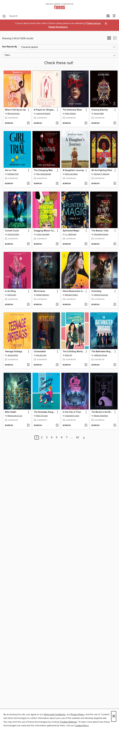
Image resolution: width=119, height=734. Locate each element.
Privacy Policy (77, 714)
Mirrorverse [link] (39, 291)
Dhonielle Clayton (101, 234)
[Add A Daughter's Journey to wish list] (86, 184)
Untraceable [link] (40, 351)
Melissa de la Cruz (14, 416)
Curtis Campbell (42, 234)
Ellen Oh (68, 355)
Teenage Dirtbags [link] (13, 351)
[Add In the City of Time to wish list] (86, 425)
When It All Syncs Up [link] (15, 110)
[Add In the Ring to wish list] (28, 305)
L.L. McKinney (70, 234)
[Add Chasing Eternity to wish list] (115, 123)
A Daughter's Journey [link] (73, 170)
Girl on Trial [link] (10, 170)
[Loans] (108, 16)
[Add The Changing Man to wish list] (57, 184)
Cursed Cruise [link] (12, 230)
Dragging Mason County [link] (45, 230)
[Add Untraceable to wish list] (57, 365)
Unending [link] (96, 291)
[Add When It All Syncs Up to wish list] (28, 123)
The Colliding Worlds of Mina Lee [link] (74, 351)
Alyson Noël (99, 113)
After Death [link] (10, 412)
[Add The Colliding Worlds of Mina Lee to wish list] (86, 365)
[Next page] (84, 437)
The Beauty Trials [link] (100, 230)
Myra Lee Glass (71, 174)
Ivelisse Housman (101, 295)
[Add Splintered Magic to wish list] (86, 244)
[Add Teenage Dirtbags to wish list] (28, 365)
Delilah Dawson (42, 295)
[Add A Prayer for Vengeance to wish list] (57, 123)
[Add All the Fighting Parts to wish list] (115, 184)
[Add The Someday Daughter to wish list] (57, 425)
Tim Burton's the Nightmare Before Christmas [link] (102, 412)
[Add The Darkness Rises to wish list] (86, 123)
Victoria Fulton (13, 234)
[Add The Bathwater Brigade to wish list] (115, 365)
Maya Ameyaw (13, 113)
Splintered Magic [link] (71, 230)
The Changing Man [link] (43, 170)
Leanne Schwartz (43, 113)
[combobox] (53, 16)
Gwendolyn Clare (72, 416)
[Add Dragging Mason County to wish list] (57, 244)
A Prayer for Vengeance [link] (45, 110)
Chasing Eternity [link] (99, 110)
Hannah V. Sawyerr (101, 174)
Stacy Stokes (70, 113)
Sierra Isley (11, 295)
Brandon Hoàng (71, 295)
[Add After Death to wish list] (28, 425)
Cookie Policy (82, 725)
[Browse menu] (114, 16)
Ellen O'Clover (42, 416)
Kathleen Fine (13, 174)
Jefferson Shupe (100, 355)
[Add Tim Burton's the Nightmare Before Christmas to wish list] (115, 425)
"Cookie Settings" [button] (68, 721)
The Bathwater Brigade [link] (102, 351)
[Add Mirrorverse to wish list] (57, 305)
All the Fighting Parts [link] (101, 170)
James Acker (12, 355)
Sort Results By (9, 46)
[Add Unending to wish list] (115, 305)
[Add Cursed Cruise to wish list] (28, 244)
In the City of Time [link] (72, 412)
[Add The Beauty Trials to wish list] (115, 244)
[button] (109, 38)
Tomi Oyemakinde (43, 174)
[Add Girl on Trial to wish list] (28, 184)
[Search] (4, 16)
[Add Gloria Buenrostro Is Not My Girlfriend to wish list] (86, 305)
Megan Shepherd (101, 416)
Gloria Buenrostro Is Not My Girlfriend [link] (74, 291)
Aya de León (41, 355)
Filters (7, 55)
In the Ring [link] (10, 291)
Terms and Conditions (54, 714)
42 (77, 437)
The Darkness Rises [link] (72, 110)
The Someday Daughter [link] (45, 412)
